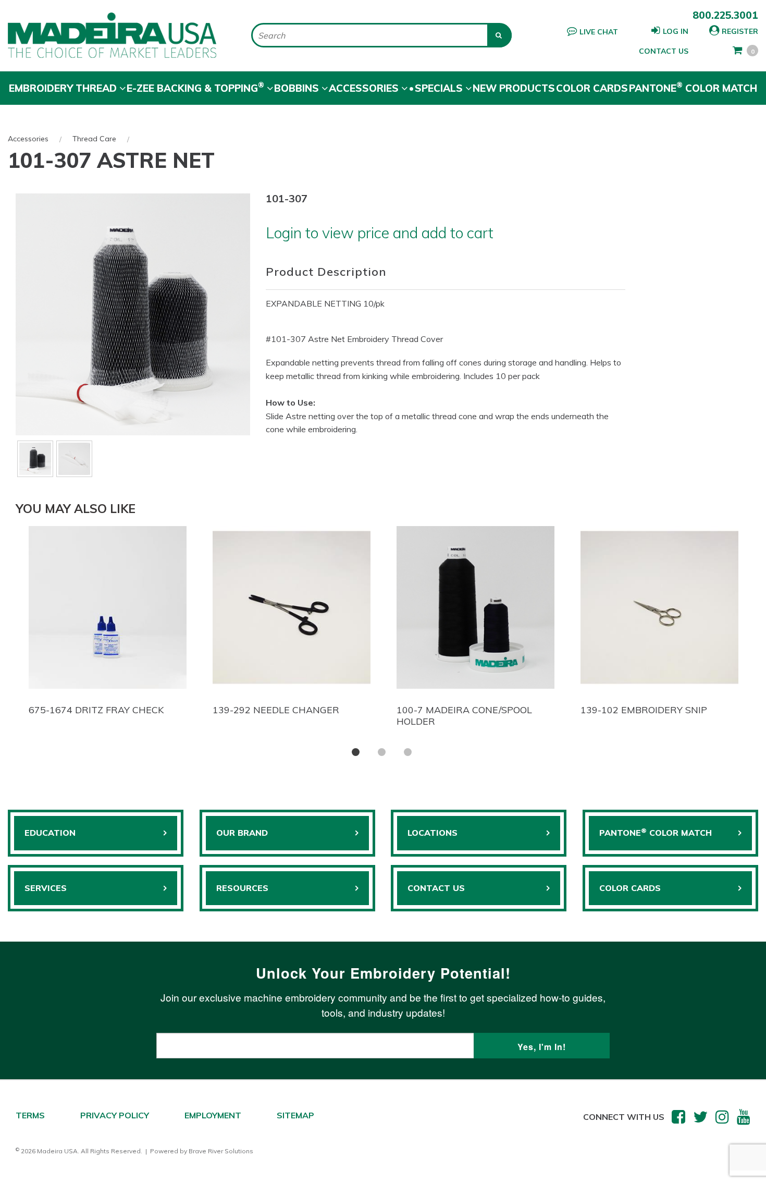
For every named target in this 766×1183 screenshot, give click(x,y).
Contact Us (663, 51)
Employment (212, 1115)
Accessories (28, 138)
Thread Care (94, 138)
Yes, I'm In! (541, 1047)
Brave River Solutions (221, 1151)
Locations (432, 832)
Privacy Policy (114, 1115)
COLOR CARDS (630, 888)
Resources (242, 888)
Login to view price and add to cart (379, 232)
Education (50, 832)
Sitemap (295, 1115)
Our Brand (242, 832)
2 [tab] (382, 752)
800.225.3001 (725, 15)
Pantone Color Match (693, 87)
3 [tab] (408, 752)
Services (45, 888)
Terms (30, 1115)
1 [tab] (356, 752)
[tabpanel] (108, 623)
